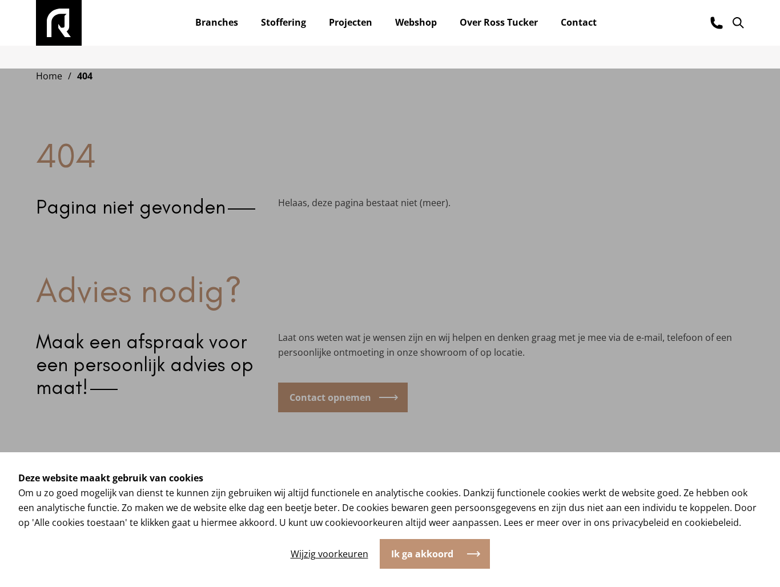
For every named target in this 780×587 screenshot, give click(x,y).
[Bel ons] (716, 23)
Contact (579, 22)
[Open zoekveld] (738, 23)
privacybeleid (640, 522)
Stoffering (283, 22)
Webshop (416, 22)
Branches (216, 22)
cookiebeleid (712, 522)
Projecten (350, 22)
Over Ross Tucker (499, 22)
